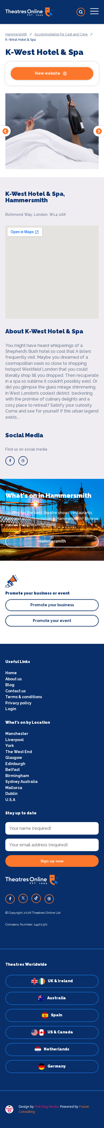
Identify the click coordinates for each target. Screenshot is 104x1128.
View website (47, 73)
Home (11, 673)
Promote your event (52, 620)
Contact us (15, 691)
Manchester (16, 733)
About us (13, 679)
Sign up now (52, 861)
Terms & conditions (23, 697)
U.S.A (10, 800)
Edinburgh (15, 764)
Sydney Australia (21, 781)
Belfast (12, 769)
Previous (5, 131)
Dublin (11, 793)
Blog (9, 685)
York (9, 745)
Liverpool (14, 740)
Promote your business (52, 605)
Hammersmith (16, 34)
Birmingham (17, 776)
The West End (18, 752)
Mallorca (13, 788)
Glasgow (13, 757)
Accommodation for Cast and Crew (61, 34)
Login (10, 709)
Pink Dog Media (46, 1107)
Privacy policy (18, 703)
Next (98, 131)
